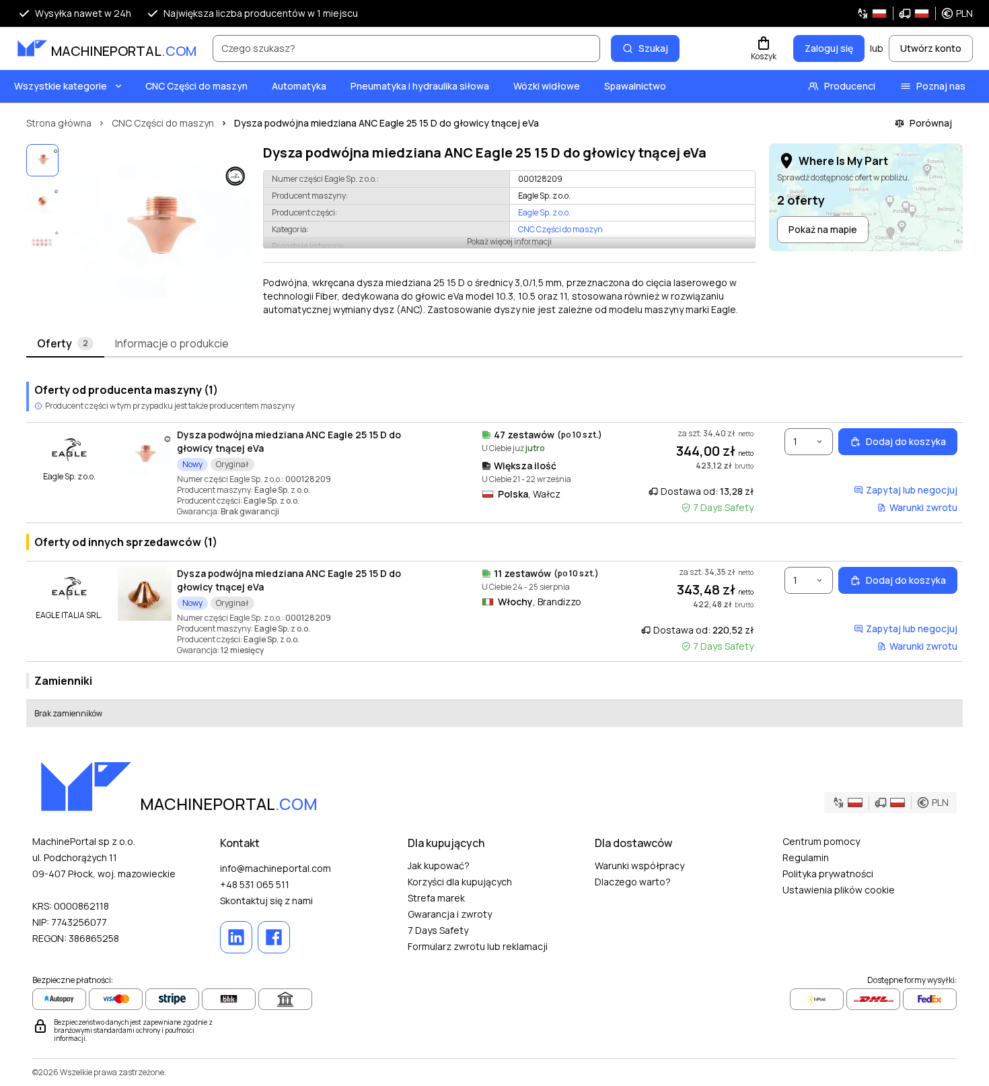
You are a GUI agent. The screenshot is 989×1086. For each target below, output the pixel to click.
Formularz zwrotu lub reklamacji (478, 946)
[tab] (65, 344)
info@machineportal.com (275, 868)
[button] (914, 13)
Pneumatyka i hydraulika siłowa (420, 85)
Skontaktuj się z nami (266, 900)
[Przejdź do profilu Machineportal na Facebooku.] (274, 937)
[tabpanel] (494, 549)
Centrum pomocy (821, 841)
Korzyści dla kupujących (460, 881)
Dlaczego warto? (633, 881)
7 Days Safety (438, 930)
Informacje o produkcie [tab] (172, 343)
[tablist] (494, 344)
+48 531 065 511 (254, 884)
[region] (158, 230)
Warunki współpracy (639, 865)
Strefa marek (436, 897)
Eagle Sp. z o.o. (544, 212)
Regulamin (805, 857)
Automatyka (299, 85)
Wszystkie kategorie (60, 85)
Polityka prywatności (827, 873)
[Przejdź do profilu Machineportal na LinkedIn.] (236, 937)
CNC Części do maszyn (196, 85)
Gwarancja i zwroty (450, 914)
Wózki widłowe (546, 85)
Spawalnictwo (635, 85)
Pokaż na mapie (823, 229)
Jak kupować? (439, 865)
